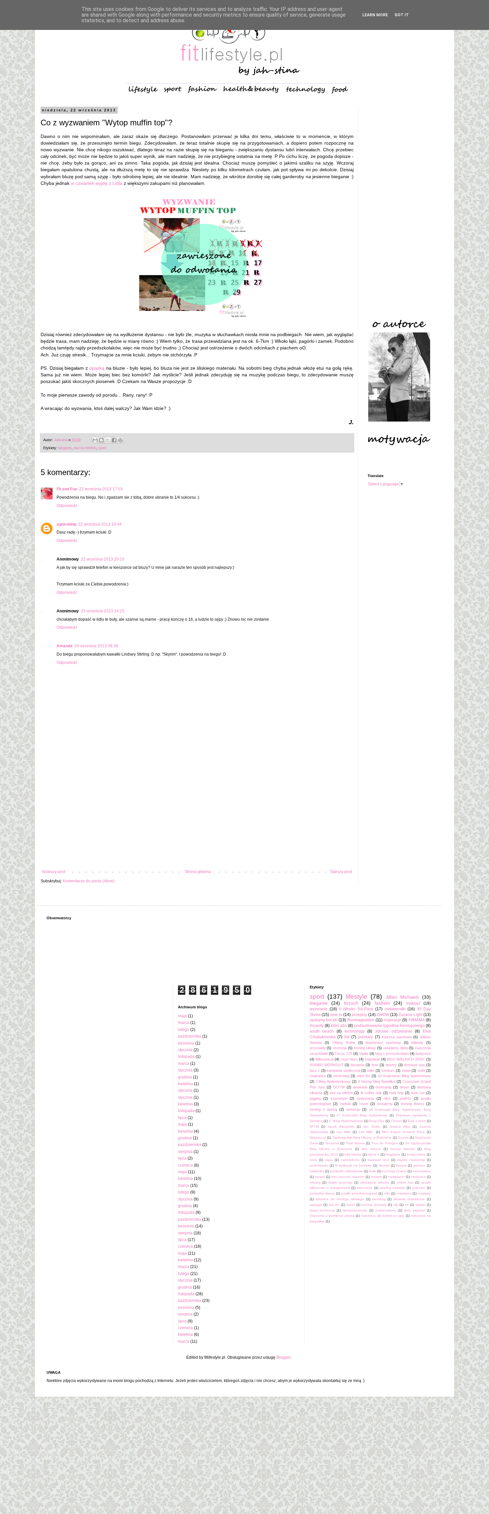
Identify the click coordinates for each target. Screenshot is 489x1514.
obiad (406, 1070)
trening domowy (374, 1204)
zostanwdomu (386, 1210)
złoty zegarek (414, 1210)
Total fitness (355, 1143)
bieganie (65, 448)
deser (404, 1087)
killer (371, 1070)
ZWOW (383, 1014)
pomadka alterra (322, 1193)
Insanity (317, 1025)
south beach (322, 1031)
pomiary (365, 1037)
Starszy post (341, 871)
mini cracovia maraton (348, 1177)
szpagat (316, 1204)
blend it (373, 1154)
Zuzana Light (410, 1014)
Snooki (403, 1137)
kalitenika (317, 1171)
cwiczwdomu (350, 1160)
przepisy (359, 1014)
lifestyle (356, 996)
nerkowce (418, 1177)
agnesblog (66, 524)
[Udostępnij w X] (107, 440)
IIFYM (314, 1126)
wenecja (353, 1109)
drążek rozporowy (411, 1160)
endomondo (319, 1165)
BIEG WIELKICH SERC (406, 1059)
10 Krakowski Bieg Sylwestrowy (404, 1076)
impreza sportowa (396, 1037)
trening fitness (412, 1104)
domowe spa (414, 1065)
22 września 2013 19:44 (100, 524)
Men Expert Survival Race (403, 1132)
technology (355, 1031)
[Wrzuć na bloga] (101, 440)
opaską (96, 368)
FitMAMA (416, 1020)
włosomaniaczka (355, 1210)
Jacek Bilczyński (341, 1126)
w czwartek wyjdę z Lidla (96, 183)
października (189, 1036)
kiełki (372, 1171)
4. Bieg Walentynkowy (346, 1121)
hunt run (417, 1093)
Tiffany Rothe (343, 1043)
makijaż (413, 1003)
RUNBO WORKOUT (327, 1065)
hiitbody (417, 1043)
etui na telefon (85, 448)
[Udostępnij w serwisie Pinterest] (120, 440)
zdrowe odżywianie (393, 1031)
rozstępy (424, 1193)
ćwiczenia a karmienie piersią (332, 1215)
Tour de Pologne (385, 1143)
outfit (421, 1070)
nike (387, 1098)
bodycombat (416, 1154)
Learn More (375, 15)
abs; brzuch (371, 1149)
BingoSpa (377, 1121)
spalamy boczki (324, 1020)
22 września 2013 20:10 (102, 559)
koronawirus (421, 1171)
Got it (402, 15)
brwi (375, 1065)
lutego (183, 1029)
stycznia (185, 1050)
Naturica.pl (318, 1137)
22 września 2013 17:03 (101, 489)
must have (349, 1059)
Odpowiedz (67, 505)
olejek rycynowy (340, 1182)
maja (182, 1016)
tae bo (334, 1204)
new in (336, 1014)
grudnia (185, 1077)
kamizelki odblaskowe (346, 1171)
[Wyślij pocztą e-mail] (95, 440)
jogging (315, 1098)
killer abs (339, 1025)
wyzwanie (319, 1009)
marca (183, 1022)
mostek (376, 1177)
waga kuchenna (322, 1210)
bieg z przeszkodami (392, 1054)
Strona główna (198, 871)
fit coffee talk (371, 1093)
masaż (320, 1177)
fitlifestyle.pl (324, 1059)
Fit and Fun (67, 489)
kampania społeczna (343, 1070)
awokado (360, 1087)
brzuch (351, 1003)
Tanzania (332, 1143)
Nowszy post (53, 871)
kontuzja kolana (394, 1171)
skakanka (318, 1076)
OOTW (339, 1087)
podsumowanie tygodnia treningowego (389, 1025)
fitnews (384, 1165)
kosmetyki (339, 1098)
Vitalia (363, 1054)
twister (420, 1204)
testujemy (385, 1104)
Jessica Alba (400, 1126)
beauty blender (402, 1149)
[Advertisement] (197, 814)
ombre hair (405, 1182)
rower (364, 1104)
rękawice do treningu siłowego (339, 1199)
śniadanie (372, 1059)
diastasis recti (378, 1160)
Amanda (65, 646)
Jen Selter (371, 1126)
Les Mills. (366, 1132)
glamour (419, 1165)
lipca (182, 1117)
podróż (405, 1098)
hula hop (396, 1093)
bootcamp (384, 1087)
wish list (363, 1076)
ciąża (329, 1160)
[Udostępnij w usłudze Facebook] (114, 440)
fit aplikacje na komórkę (353, 1165)
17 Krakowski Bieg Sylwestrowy (361, 1115)
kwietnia (185, 1083)
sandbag (379, 1199)
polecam (418, 1188)
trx (407, 1204)
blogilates (393, 1154)
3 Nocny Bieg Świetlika (377, 1081)
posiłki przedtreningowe (359, 1193)
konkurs (388, 1070)
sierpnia (185, 1151)
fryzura (401, 1165)
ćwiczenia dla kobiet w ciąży (383, 1215)
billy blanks (353, 1154)
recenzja (340, 1048)
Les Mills (343, 1132)
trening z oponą (323, 1109)
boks (313, 1160)
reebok (345, 1104)
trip (396, 1204)
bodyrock (423, 1054)
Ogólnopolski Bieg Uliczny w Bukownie (362, 1137)
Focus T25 (343, 1054)
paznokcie (365, 1188)
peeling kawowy (392, 1188)
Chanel (396, 1121)
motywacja (365, 1098)
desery (391, 1065)
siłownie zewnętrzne (409, 1199)
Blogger (283, 1357)
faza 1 (315, 1070)
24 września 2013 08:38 (96, 646)
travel (350, 1204)
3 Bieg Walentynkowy (333, 1081)
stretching (341, 1076)
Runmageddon (361, 1020)
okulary (315, 1182)
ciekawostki (395, 1009)
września (186, 1043)
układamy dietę (395, 1048)
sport (102, 448)
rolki (387, 1193)
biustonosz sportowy (383, 1043)
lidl (347, 1037)
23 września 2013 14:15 (102, 611)
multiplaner (396, 1177)
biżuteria (357, 1065)
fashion (382, 1003)
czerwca (185, 1165)
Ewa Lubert (416, 1121)
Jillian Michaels (402, 997)
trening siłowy (365, 1048)
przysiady (318, 1048)
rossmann (404, 1193)
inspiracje (392, 1020)
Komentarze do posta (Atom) (88, 881)
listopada (186, 1056)
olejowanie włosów (374, 1182)
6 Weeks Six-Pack (356, 1009)
